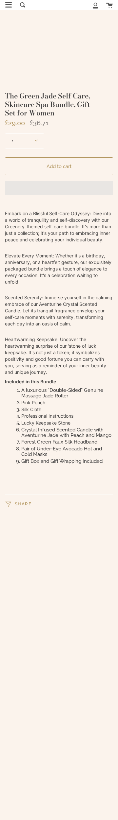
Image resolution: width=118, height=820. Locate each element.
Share (22, 503)
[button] (59, 188)
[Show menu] (8, 5)
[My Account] (95, 5)
